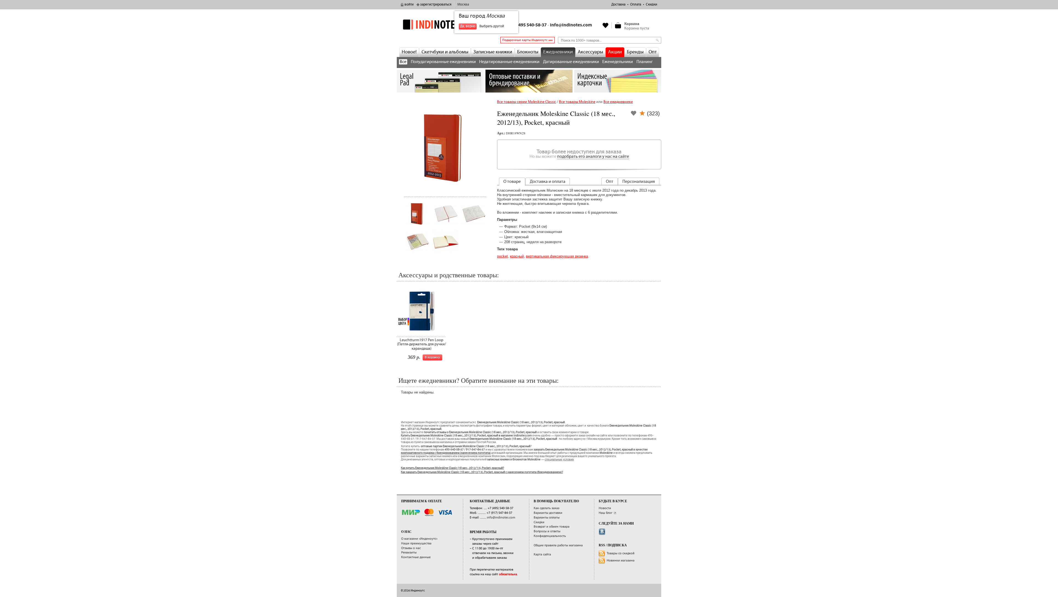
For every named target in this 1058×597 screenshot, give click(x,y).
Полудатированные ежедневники (443, 61)
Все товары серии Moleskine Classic (526, 102)
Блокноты (527, 52)
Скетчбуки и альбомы (445, 52)
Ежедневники (558, 52)
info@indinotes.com (571, 25)
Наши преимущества (416, 543)
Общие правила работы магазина (558, 545)
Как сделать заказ (546, 508)
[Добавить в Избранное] (634, 115)
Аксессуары (590, 52)
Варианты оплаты (547, 517)
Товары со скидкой (621, 553)
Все (403, 61)
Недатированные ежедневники (509, 61)
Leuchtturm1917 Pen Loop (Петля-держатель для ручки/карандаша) (421, 344)
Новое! (409, 52)
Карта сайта (542, 554)
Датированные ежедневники (571, 61)
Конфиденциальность (550, 536)
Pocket (502, 256)
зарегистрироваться (435, 4)
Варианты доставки (548, 513)
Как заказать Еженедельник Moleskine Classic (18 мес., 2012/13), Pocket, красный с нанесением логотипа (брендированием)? (482, 472)
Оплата (635, 4)
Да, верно (467, 26)
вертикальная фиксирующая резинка (557, 256)
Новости (605, 508)
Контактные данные (416, 557)
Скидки (651, 4)
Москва (463, 4)
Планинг (644, 61)
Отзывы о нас (411, 548)
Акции (615, 52)
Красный (517, 256)
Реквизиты (409, 552)
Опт (653, 52)
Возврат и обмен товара (552, 526)
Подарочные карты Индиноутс (524, 40)
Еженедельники (617, 61)
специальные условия (559, 459)
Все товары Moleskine (577, 102)
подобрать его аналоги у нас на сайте (593, 156)
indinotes (440, 24)
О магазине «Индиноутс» (419, 539)
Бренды (635, 52)
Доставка (618, 4)
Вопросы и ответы (547, 531)
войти (409, 4)
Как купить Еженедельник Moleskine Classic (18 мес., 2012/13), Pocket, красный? (452, 468)
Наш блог (605, 513)
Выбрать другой (491, 26)
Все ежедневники (618, 102)
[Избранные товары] (605, 25)
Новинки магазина (621, 560)
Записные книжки (492, 52)
